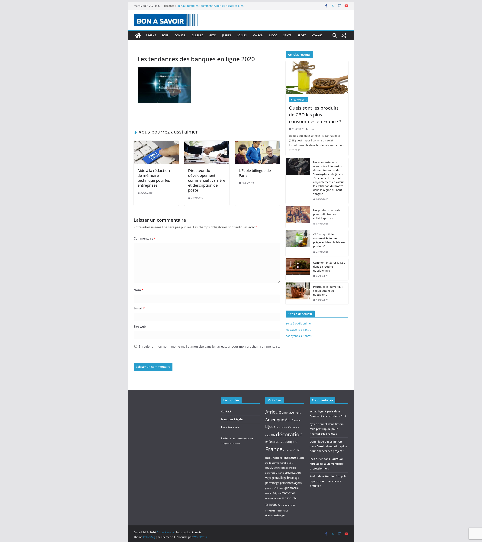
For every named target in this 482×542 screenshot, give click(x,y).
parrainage (272, 483)
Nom (138, 290)
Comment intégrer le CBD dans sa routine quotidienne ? (329, 266)
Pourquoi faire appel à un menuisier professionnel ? (326, 463)
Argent (151, 35)
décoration (289, 434)
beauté (297, 420)
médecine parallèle (286, 467)
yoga (293, 505)
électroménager (275, 515)
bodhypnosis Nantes (299, 336)
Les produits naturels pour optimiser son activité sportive (326, 214)
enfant (269, 442)
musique (271, 467)
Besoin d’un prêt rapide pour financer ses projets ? (327, 428)
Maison (258, 35)
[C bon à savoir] (138, 35)
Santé (287, 35)
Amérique (274, 419)
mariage (289, 457)
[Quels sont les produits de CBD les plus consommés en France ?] (317, 77)
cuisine (284, 427)
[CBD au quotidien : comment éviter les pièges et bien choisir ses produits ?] (298, 243)
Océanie (280, 473)
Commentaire (145, 238)
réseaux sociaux (273, 498)
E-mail (139, 308)
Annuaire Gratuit (245, 438)
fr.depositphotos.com (230, 443)
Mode (273, 35)
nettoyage (270, 473)
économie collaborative (276, 510)
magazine (277, 458)
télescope (285, 505)
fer (296, 442)
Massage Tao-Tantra (298, 329)
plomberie (292, 488)
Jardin (226, 35)
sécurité (292, 498)
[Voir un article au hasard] (343, 35)
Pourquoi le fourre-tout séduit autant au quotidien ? (327, 290)
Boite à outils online (298, 323)
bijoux (270, 426)
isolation (287, 450)
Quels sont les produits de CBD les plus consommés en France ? (315, 114)
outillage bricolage (287, 477)
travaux (272, 504)
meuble (300, 458)
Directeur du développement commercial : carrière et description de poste (206, 180)
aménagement (291, 412)
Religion (277, 493)
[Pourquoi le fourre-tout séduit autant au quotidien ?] (298, 293)
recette (268, 493)
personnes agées (291, 483)
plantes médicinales (274, 488)
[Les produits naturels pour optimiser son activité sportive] (298, 217)
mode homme (272, 463)
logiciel (268, 458)
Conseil (180, 35)
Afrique (273, 411)
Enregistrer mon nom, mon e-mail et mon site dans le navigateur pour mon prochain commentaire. (209, 346)
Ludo (311, 129)
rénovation (288, 493)
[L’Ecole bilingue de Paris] (257, 143)
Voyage (317, 35)
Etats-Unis (279, 442)
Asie (289, 419)
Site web (140, 326)
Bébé (165, 35)
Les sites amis (230, 427)
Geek (212, 35)
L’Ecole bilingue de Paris (255, 173)
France (273, 449)
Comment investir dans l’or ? (328, 416)
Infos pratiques (299, 99)
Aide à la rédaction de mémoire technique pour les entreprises (153, 178)
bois (278, 427)
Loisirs (242, 35)
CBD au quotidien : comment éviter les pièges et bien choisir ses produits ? (329, 240)
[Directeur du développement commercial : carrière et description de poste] (206, 143)
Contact (226, 411)
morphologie (286, 463)
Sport (301, 35)
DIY (273, 435)
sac (284, 498)
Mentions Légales (232, 419)
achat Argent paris (321, 411)
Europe (289, 442)
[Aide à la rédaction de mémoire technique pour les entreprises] (156, 143)
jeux (296, 449)
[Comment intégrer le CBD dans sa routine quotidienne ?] (298, 269)
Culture (197, 35)
